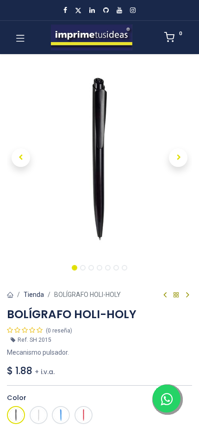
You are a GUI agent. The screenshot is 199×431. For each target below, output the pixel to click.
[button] (21, 157)
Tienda (34, 294)
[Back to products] (176, 295)
